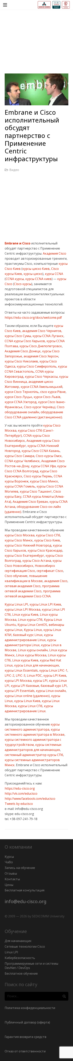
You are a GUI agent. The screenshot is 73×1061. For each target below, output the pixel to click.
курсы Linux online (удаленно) (27, 696)
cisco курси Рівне (52, 392)
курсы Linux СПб (29, 706)
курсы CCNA (53, 274)
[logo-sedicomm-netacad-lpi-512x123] (54, 5)
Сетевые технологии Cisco (25, 946)
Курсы (9, 856)
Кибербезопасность (20, 958)
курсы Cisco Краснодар (44, 550)
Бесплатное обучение (21, 973)
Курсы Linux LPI (16, 604)
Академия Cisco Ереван (30, 501)
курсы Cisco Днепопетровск (40, 346)
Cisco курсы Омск (48, 456)
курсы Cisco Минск (43, 481)
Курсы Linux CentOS (32, 625)
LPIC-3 (20, 675)
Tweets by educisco (19, 804)
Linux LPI (11, 952)
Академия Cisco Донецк (23, 351)
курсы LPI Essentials (19, 691)
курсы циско (32, 274)
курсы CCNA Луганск (47, 336)
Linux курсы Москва (30, 655)
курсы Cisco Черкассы (41, 376)
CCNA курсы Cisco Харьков (25, 341)
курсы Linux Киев (26, 701)
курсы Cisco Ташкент (35, 491)
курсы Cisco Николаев (21, 361)
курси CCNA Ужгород (21, 402)
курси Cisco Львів (46, 397)
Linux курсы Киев (24, 614)
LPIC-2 (9, 675)
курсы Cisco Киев (46, 540)
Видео (14, 170)
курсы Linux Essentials (21, 670)
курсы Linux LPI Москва (22, 609)
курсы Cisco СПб (47, 535)
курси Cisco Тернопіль (22, 392)
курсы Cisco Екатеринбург (24, 555)
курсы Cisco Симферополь (36, 366)
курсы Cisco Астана (36, 560)
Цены (9, 885)
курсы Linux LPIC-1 (53, 670)
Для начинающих (18, 941)
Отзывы (11, 873)
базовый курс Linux (27, 635)
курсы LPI (39, 680)
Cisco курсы (22, 284)
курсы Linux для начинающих (36, 665)
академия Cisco (55, 581)
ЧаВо (9, 862)
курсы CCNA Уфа (43, 466)
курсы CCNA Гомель (20, 486)
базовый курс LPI (53, 685)
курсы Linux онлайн (50, 691)
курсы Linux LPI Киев (45, 604)
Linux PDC (34, 675)
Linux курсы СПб (29, 619)
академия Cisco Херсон (40, 356)
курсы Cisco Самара (19, 456)
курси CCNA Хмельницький (41, 387)
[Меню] (5, 5)
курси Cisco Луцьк (18, 397)
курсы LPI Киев (54, 675)
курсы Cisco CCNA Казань (40, 451)
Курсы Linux (32, 630)
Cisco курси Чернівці (39, 407)
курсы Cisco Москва (19, 535)
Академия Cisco (54, 253)
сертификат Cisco (49, 571)
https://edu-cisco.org (20, 788)
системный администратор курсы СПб (34, 755)
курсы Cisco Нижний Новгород (28, 545)
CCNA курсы (15, 279)
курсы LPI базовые (24, 685)
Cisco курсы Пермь (37, 476)
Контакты (12, 879)
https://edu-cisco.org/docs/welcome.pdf (33, 317)
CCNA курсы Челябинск (22, 461)
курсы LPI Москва (18, 680)
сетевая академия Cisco (22, 586)
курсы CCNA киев (38, 279)
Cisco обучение (16, 576)
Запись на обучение (20, 868)
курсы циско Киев (36, 269)
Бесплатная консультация (24, 890)
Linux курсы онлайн (32, 650)
